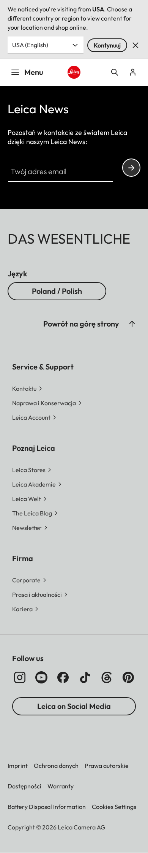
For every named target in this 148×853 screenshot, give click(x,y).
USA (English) (30, 45)
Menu (33, 72)
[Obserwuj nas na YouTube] (41, 677)
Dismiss (135, 45)
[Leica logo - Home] (74, 72)
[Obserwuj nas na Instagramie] (19, 677)
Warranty (60, 786)
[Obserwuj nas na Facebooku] (63, 677)
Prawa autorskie (107, 765)
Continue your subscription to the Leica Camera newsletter (131, 168)
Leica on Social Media (74, 706)
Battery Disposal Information (47, 806)
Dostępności (24, 786)
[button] (132, 324)
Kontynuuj (107, 45)
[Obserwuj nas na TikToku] (85, 677)
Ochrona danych (56, 765)
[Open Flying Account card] (132, 72)
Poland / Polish (57, 291)
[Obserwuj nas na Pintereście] (128, 677)
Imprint (18, 765)
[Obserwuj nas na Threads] (106, 677)
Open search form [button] (114, 72)
